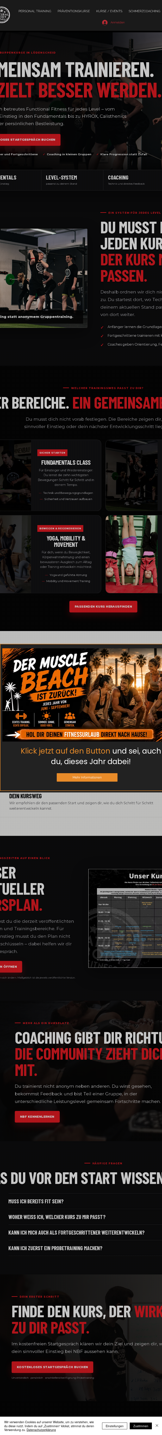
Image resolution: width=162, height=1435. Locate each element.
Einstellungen (115, 1426)
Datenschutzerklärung (41, 1430)
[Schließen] (156, 1426)
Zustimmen (140, 1426)
